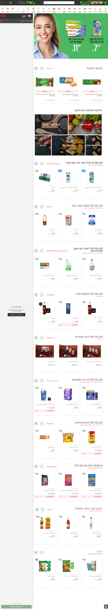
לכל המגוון (49, 509)
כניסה (2, 2)
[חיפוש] (42, 2)
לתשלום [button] (3, 16)
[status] (24, 15)
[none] (92, 183)
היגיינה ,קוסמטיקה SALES (52, 380)
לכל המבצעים (49, 68)
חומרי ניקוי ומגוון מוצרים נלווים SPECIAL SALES (56, 250)
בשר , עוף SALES (50, 337)
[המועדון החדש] (30, 2)
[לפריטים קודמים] (42, 68)
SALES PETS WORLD (51, 466)
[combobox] (57, 2)
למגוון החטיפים (49, 423)
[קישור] (71, 36)
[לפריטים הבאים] (36, 68)
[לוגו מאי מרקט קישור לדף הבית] (93, 3)
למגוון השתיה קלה (50, 294)
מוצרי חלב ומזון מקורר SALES (52, 163)
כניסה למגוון (49, 206)
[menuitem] (105, 9)
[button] (19, 2)
